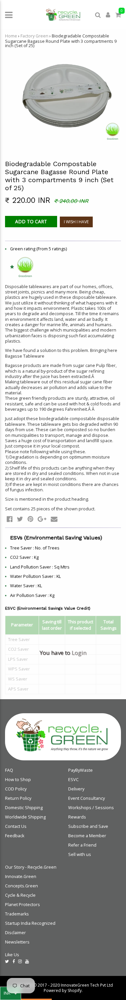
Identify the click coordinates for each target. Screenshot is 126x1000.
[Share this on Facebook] (9, 518)
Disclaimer (15, 932)
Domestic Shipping (24, 807)
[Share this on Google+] (42, 518)
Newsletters (17, 942)
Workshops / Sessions (91, 807)
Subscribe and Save (88, 826)
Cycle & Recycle (20, 895)
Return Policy (18, 798)
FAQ (9, 770)
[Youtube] (27, 961)
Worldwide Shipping (25, 817)
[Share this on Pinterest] (30, 518)
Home (11, 36)
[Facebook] (13, 961)
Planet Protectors (22, 904)
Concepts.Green (21, 886)
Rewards (77, 817)
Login (79, 652)
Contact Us (16, 826)
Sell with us (79, 854)
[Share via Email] (54, 518)
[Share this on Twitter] (20, 518)
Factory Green (34, 36)
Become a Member (87, 836)
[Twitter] (7, 961)
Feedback (14, 836)
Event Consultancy (86, 798)
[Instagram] (20, 961)
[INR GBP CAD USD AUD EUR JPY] (10, 993)
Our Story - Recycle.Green (30, 867)
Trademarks (17, 914)
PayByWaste (80, 770)
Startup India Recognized (30, 923)
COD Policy (16, 789)
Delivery (76, 789)
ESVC (73, 779)
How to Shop (18, 779)
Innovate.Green (20, 876)
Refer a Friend (82, 845)
